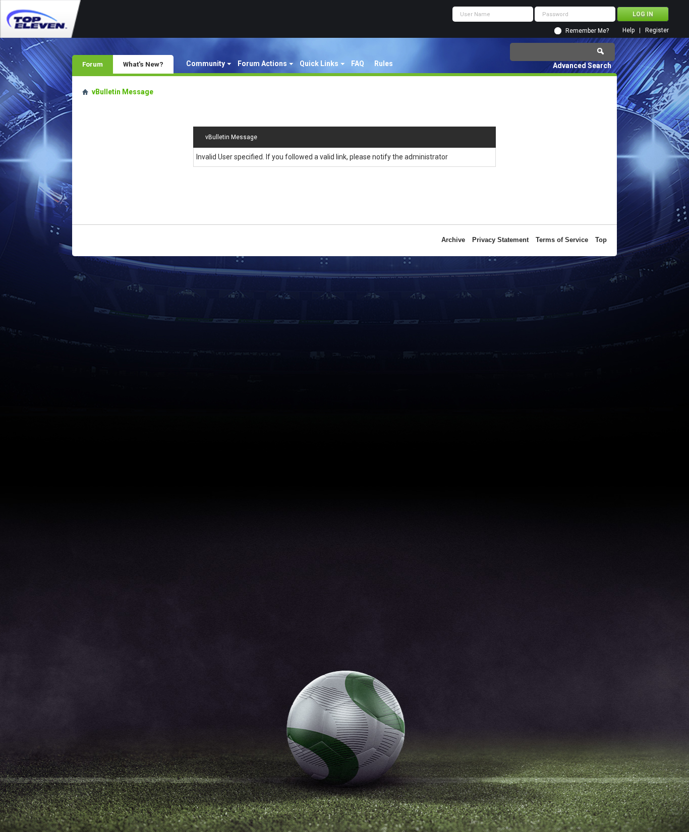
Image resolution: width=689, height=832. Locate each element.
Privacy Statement (500, 240)
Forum (92, 64)
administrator (426, 157)
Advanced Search (582, 66)
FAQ (357, 64)
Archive (453, 240)
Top (601, 240)
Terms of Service (562, 240)
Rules (383, 64)
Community (205, 64)
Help (628, 30)
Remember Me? (587, 30)
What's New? (143, 64)
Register (657, 30)
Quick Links (319, 64)
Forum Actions (262, 64)
